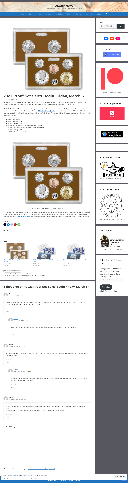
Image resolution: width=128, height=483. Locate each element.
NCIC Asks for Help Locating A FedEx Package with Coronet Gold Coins (25, 275)
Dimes (39, 14)
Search (102, 22)
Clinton (15, 319)
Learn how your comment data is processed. (41, 469)
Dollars (69, 14)
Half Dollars (59, 14)
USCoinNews (64, 5)
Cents (22, 14)
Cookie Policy (34, 479)
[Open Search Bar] (106, 14)
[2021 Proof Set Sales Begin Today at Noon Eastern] (17, 251)
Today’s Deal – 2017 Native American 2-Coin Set (18, 273)
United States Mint (16, 270)
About (99, 14)
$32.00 (67, 104)
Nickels (31, 14)
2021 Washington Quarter (46, 111)
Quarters (48, 14)
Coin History (89, 14)
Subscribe (106, 287)
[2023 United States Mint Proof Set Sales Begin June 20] (76, 251)
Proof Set (7, 270)
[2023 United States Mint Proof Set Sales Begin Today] (47, 251)
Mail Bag (78, 14)
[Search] (121, 26)
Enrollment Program (23, 216)
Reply (7, 311)
